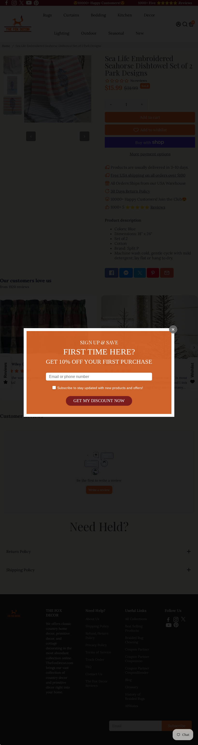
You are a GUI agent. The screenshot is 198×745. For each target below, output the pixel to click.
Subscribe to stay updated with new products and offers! (100, 388)
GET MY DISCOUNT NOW (99, 400)
